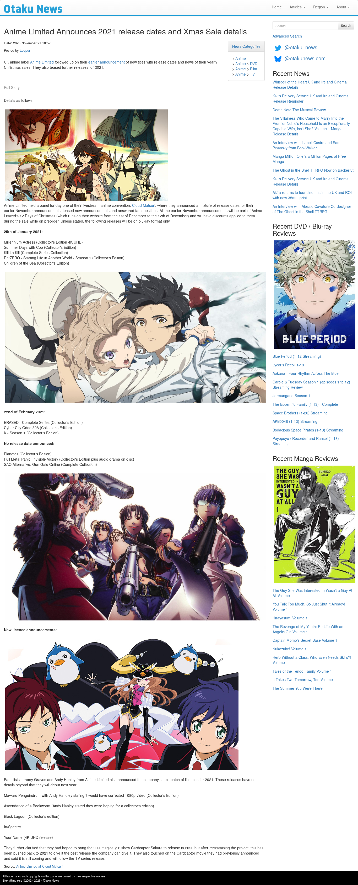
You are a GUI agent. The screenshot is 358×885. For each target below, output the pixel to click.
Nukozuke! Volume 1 (290, 648)
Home (277, 6)
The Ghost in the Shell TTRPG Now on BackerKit (313, 170)
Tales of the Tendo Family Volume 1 (302, 671)
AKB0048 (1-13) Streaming (295, 421)
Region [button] (319, 6)
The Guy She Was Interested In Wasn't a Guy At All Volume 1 (312, 593)
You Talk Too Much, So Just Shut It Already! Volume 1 (309, 606)
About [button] (342, 6)
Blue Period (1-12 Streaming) (297, 356)
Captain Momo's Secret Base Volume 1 (305, 640)
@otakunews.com (305, 58)
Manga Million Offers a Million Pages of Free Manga (309, 159)
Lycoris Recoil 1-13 (288, 364)
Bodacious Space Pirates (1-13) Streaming (308, 430)
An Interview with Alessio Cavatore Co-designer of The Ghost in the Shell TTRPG (312, 209)
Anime (240, 58)
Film (253, 68)
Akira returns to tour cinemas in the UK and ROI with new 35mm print (312, 195)
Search (346, 25)
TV (252, 74)
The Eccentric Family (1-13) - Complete (305, 404)
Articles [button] (296, 6)
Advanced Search (287, 36)
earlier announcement (106, 62)
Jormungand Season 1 (291, 395)
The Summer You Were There (298, 688)
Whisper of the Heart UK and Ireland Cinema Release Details (310, 84)
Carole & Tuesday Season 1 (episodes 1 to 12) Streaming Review (311, 384)
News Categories (246, 46)
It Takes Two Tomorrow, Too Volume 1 (304, 679)
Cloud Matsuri (143, 205)
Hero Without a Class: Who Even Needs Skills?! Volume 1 (312, 660)
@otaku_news (301, 47)
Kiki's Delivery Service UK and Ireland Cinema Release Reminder (311, 98)
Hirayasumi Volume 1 (290, 617)
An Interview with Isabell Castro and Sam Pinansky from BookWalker (306, 145)
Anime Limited (42, 62)
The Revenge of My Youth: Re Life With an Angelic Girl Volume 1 (308, 629)
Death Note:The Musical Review (299, 109)
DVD (253, 63)
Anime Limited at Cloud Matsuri (39, 866)
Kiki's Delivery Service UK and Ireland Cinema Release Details (311, 181)
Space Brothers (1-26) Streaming (300, 412)
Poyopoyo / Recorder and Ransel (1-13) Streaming (306, 441)
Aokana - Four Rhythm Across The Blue (306, 373)
